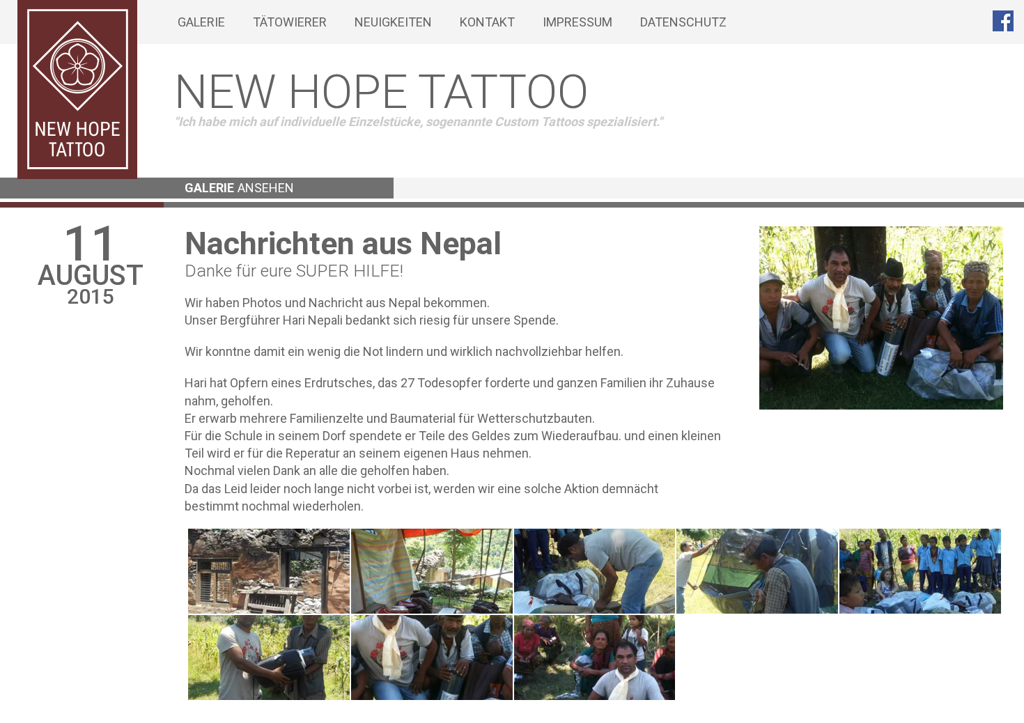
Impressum (577, 22)
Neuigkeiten (393, 22)
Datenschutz (683, 22)
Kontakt (487, 22)
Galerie (201, 22)
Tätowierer (290, 22)
